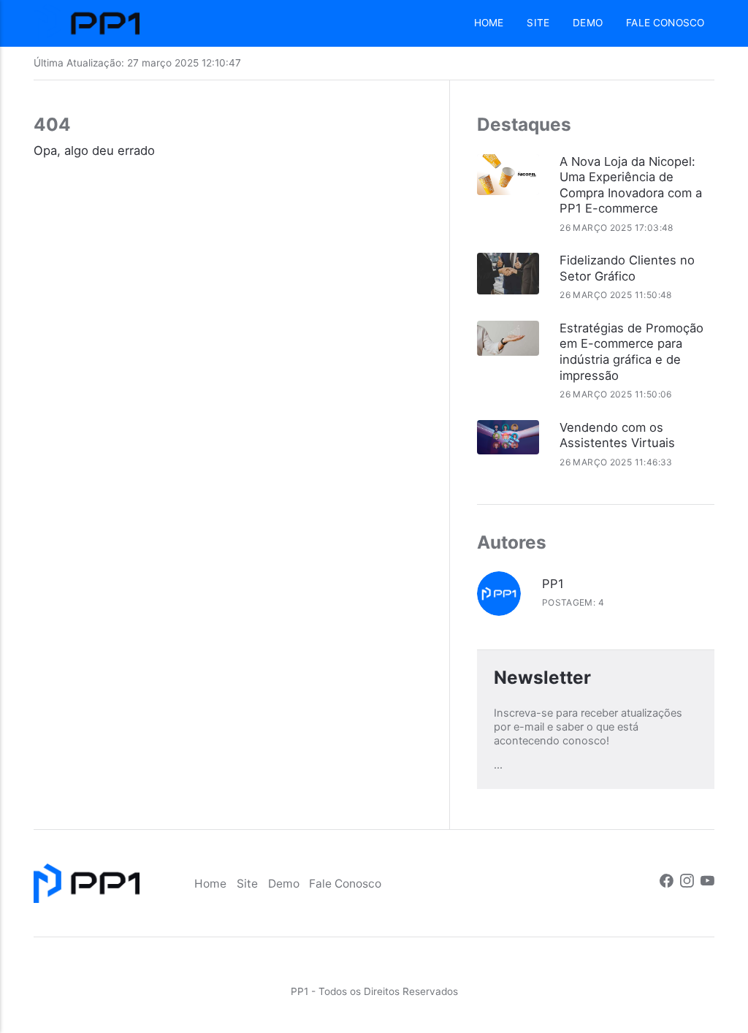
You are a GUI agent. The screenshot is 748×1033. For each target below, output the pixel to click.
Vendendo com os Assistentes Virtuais (617, 435)
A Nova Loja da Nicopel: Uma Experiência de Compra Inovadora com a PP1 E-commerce (631, 185)
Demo (588, 22)
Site (538, 22)
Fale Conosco (665, 22)
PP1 (553, 583)
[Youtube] (707, 883)
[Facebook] (666, 883)
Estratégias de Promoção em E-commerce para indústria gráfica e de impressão (631, 352)
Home (489, 22)
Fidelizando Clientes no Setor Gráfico (627, 268)
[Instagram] (687, 883)
